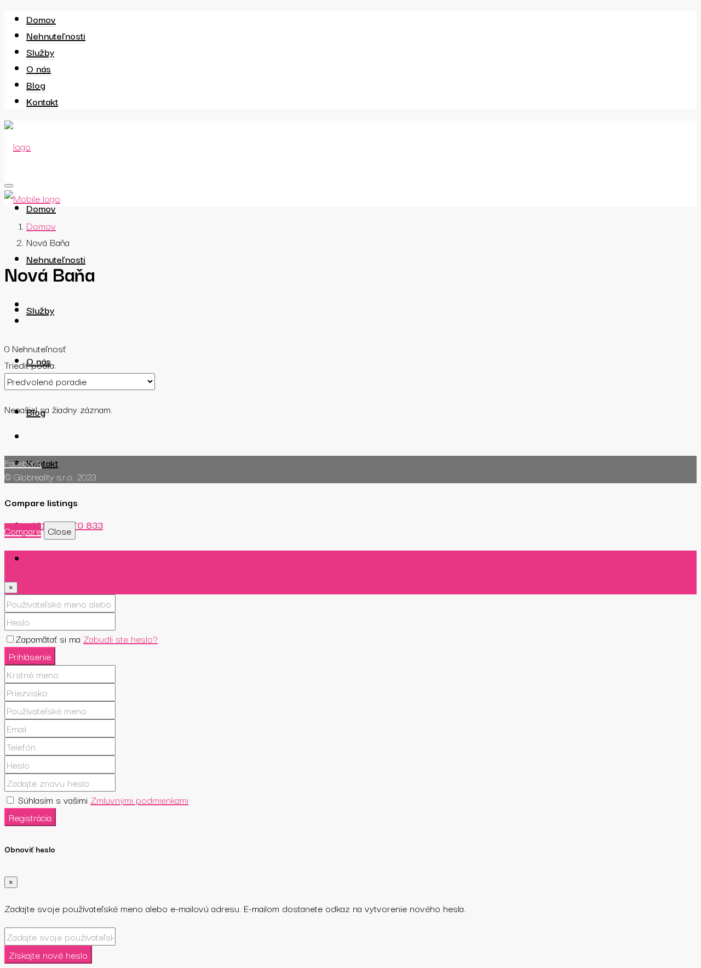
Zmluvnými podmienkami (139, 799)
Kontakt (42, 101)
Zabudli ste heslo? (120, 638)
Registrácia (30, 817)
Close (59, 530)
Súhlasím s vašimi (101, 799)
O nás (38, 68)
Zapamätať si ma (49, 638)
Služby (40, 51)
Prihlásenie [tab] (47, 558)
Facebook (23, 462)
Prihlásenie (30, 656)
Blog (35, 84)
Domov (41, 19)
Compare (22, 530)
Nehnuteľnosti (55, 35)
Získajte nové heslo (48, 954)
